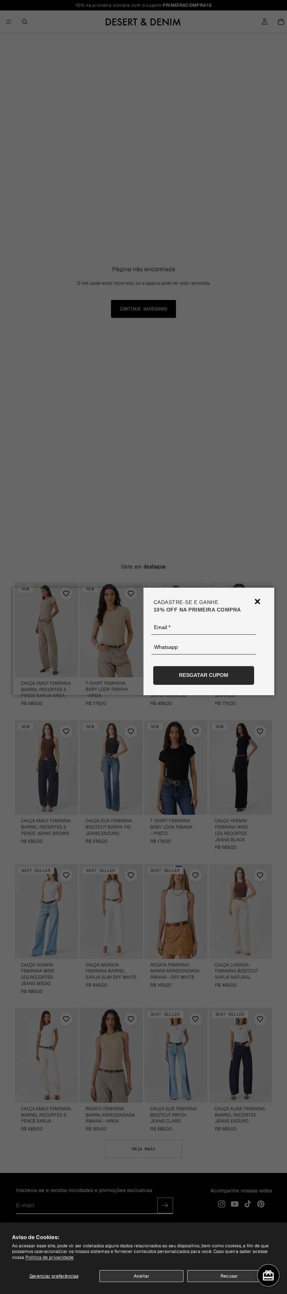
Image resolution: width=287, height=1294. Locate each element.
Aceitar (141, 1276)
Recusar (229, 1276)
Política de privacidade (49, 1257)
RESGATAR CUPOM (203, 675)
